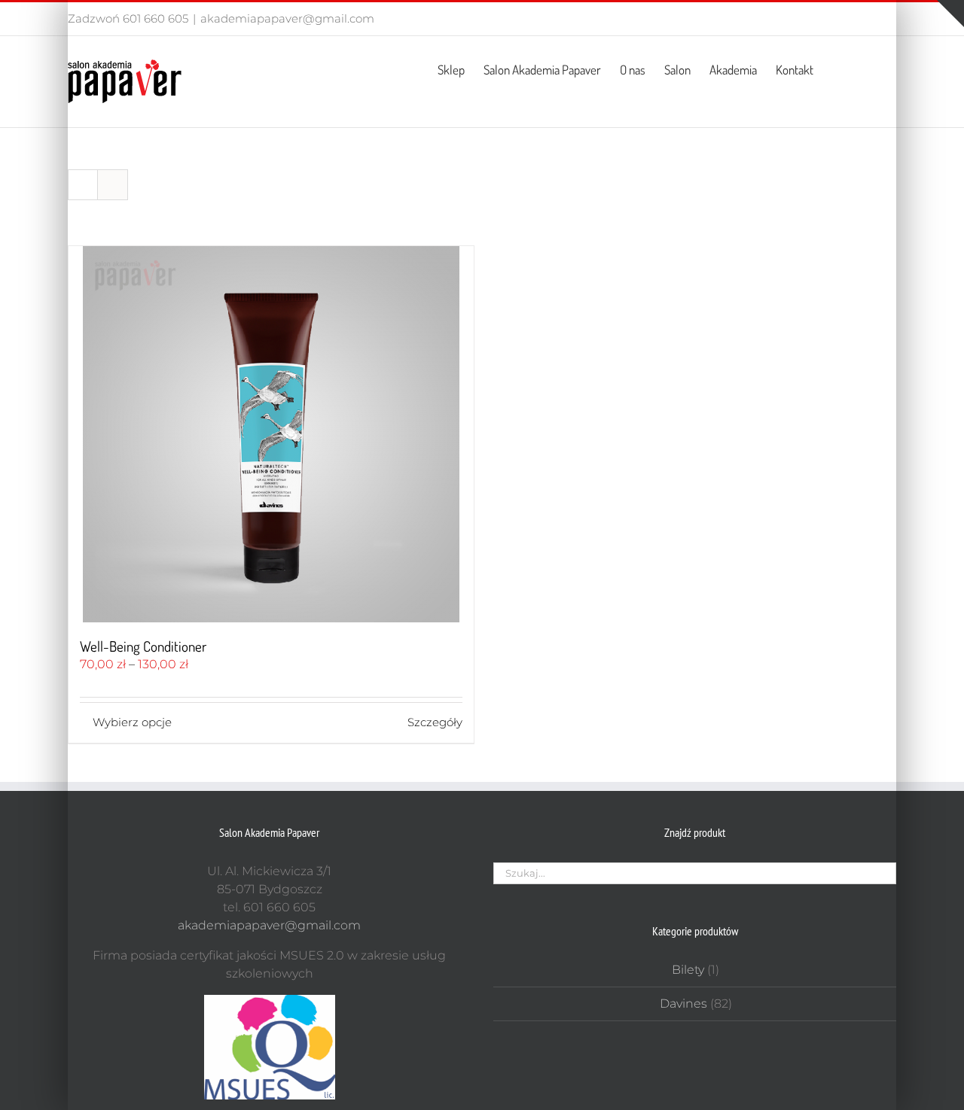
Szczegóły (434, 722)
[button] (872, 68)
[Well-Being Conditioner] (271, 434)
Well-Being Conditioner (143, 646)
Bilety (688, 970)
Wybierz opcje (132, 722)
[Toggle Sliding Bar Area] (950, 13)
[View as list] (112, 184)
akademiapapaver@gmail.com (287, 18)
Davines (683, 1003)
